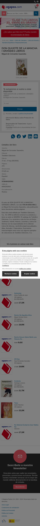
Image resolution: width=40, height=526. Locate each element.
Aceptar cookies (29, 274)
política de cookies (25, 269)
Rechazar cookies (11, 274)
